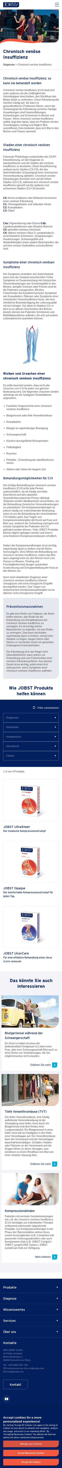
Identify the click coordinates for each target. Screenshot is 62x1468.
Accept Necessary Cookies (31, 1453)
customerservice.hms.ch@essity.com (25, 1368)
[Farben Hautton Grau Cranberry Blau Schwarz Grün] (31, 756)
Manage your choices (31, 1444)
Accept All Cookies (30, 1462)
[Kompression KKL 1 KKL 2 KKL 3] (31, 737)
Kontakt (15, 1385)
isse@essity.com (15, 1371)
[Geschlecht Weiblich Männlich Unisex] (31, 746)
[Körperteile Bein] (31, 727)
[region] (31, 1438)
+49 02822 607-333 (18, 1365)
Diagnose (9, 64)
